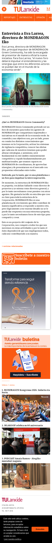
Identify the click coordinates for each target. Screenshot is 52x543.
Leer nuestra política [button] (12, 539)
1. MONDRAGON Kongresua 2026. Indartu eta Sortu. (26, 391)
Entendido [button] (40, 529)
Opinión (40, 17)
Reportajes (9, 17)
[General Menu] (4, 9)
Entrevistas (25, 17)
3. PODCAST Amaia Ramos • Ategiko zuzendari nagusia (21, 459)
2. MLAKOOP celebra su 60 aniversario (22, 425)
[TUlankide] (26, 9)
